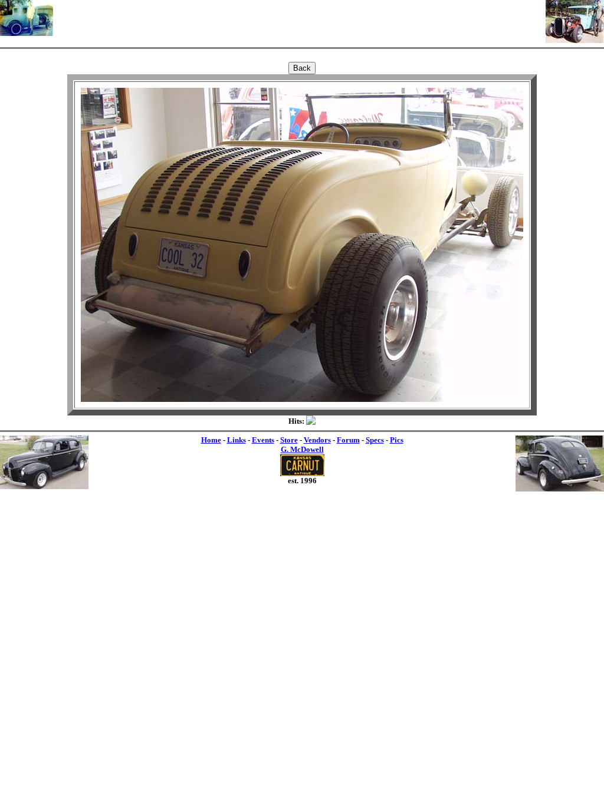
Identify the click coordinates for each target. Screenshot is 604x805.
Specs (375, 440)
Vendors (317, 440)
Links (236, 440)
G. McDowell (302, 449)
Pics (396, 440)
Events (263, 440)
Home (211, 440)
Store (289, 440)
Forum (348, 440)
